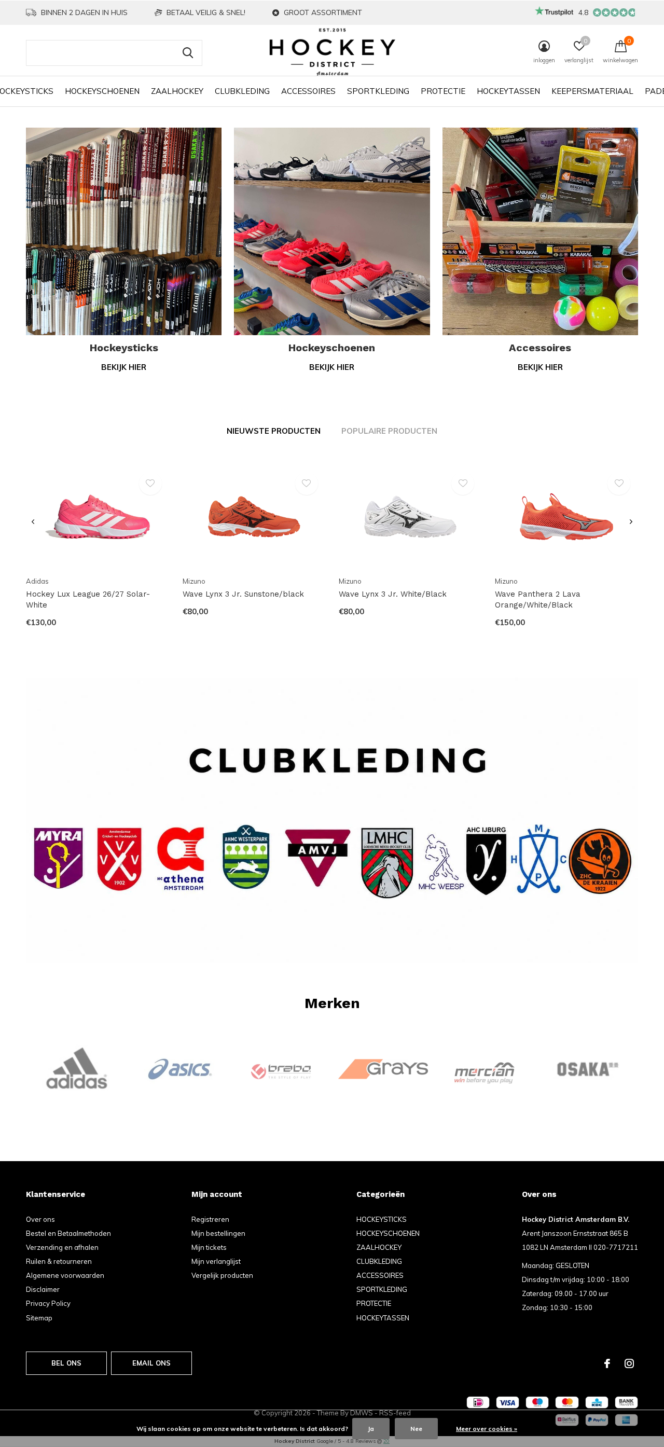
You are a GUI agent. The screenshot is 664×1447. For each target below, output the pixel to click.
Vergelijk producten (222, 1275)
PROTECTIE (443, 91)
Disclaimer (43, 1289)
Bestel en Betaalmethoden (68, 1233)
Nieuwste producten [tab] (274, 431)
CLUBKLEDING (242, 91)
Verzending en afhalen (62, 1247)
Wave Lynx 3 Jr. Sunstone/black (243, 594)
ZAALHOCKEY (177, 91)
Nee (416, 1428)
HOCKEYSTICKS (381, 1219)
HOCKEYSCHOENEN (102, 91)
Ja (371, 1428)
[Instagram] (629, 1363)
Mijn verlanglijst (216, 1261)
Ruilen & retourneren (59, 1261)
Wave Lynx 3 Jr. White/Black (393, 594)
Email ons (151, 1363)
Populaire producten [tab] (389, 431)
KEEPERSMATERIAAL (592, 91)
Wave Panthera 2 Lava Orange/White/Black (537, 599)
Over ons (40, 1219)
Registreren (210, 1219)
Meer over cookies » (486, 1428)
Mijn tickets (209, 1247)
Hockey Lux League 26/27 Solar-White (88, 599)
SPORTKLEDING (378, 91)
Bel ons (66, 1363)
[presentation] (32, 522)
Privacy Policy (48, 1303)
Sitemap (39, 1318)
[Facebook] (607, 1363)
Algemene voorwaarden (65, 1275)
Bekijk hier (123, 367)
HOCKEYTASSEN (508, 91)
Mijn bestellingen (218, 1233)
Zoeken (187, 53)
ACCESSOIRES (308, 91)
